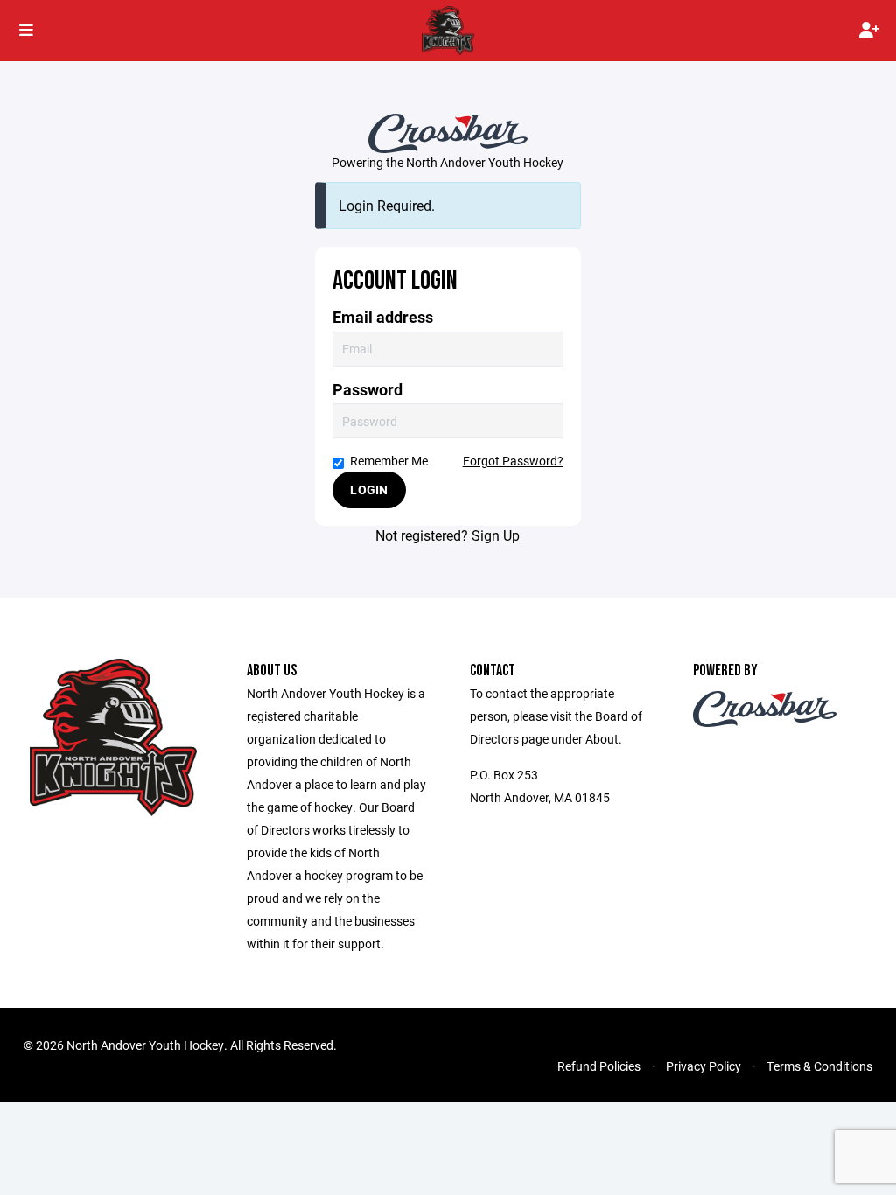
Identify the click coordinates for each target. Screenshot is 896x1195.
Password (367, 390)
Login (369, 489)
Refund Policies (598, 1066)
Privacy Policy (703, 1066)
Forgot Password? (513, 460)
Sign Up (496, 535)
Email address (382, 317)
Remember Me (389, 460)
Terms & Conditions (819, 1066)
